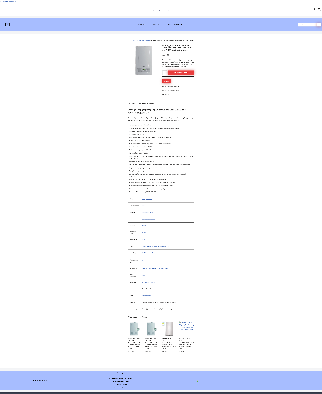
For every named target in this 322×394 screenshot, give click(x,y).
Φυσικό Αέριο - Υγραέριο (143, 40)
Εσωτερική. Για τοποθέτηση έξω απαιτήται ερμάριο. (155, 268)
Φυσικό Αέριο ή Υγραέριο (148, 282)
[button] (146, 24)
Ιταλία (143, 275)
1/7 (143, 260)
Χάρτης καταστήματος (40, 380)
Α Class (144, 232)
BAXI (167, 94)
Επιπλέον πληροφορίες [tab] (146, 103)
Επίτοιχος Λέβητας (147, 199)
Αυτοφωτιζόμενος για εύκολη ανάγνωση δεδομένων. (155, 246)
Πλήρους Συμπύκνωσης (148, 219)
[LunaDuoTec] (144, 60)
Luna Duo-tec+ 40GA (147, 212)
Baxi (143, 205)
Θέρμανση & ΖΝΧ (146, 295)
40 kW (144, 225)
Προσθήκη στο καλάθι (181, 72)
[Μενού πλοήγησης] (7, 24)
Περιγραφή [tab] (131, 103)
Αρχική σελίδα (131, 40)
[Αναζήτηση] (315, 9)
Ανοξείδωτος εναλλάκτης (148, 253)
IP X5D (144, 239)
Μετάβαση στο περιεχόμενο (8, 1)
